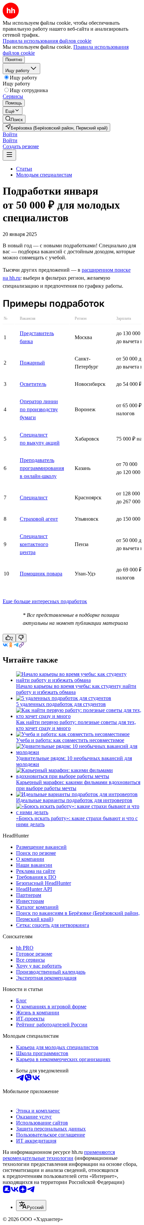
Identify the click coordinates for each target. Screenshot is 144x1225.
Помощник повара (41, 573)
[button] (10, 134)
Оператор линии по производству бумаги (39, 409)
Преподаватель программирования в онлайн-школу (42, 468)
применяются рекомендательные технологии (59, 1155)
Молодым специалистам (44, 175)
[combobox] (31, 1205)
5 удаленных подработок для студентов (61, 704)
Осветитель (33, 384)
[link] (14, 119)
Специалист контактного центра (34, 544)
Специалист (34, 497)
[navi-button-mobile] (9, 155)
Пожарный (32, 362)
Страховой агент (39, 519)
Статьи (24, 169)
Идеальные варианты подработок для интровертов (74, 800)
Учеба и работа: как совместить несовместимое (70, 740)
